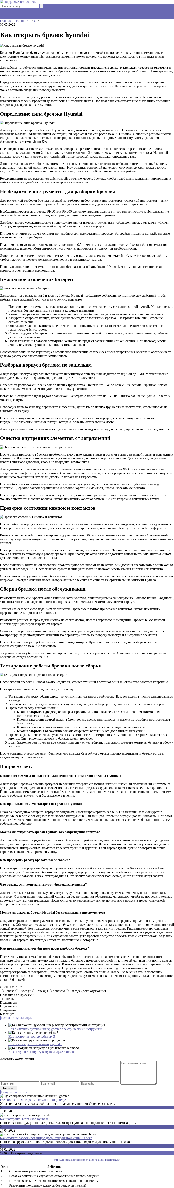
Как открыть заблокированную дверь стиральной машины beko (46, 1138)
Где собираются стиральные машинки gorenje (33, 1100)
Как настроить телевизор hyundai (24, 1119)
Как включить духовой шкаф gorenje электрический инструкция (55, 1029)
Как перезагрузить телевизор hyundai (35, 1044)
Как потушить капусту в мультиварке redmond (42, 1052)
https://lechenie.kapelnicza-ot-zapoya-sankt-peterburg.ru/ (87, 1159)
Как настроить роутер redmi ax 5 (31, 1036)
